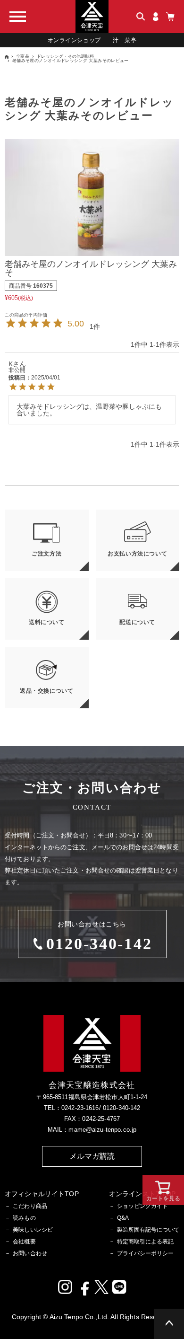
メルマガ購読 (92, 1156)
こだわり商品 (30, 1206)
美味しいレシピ (33, 1229)
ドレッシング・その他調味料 (65, 56)
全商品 (22, 56)
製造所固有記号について (148, 1229)
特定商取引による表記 (145, 1241)
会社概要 (24, 1241)
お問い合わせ (30, 1253)
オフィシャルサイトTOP (42, 1194)
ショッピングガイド (142, 1206)
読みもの (24, 1218)
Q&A (123, 1218)
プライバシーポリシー (145, 1253)
